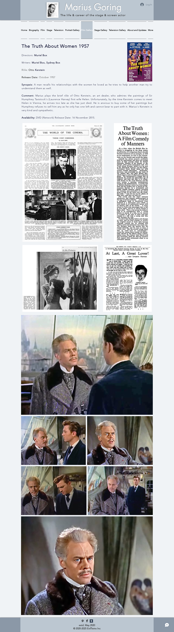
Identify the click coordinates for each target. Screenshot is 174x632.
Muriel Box (40, 55)
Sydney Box (53, 62)
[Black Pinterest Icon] (82, 621)
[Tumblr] (91, 621)
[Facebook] (87, 621)
